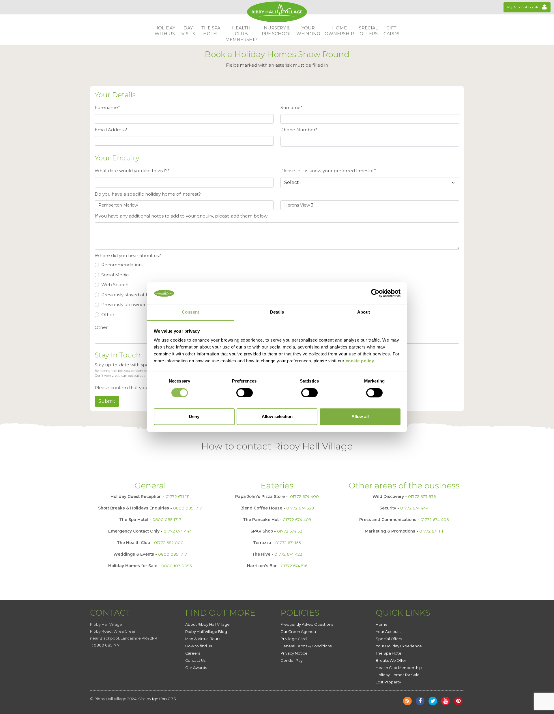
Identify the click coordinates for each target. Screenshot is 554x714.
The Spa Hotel (389, 653)
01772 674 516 (294, 565)
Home (382, 624)
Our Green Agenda (298, 631)
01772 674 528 (300, 508)
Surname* (291, 107)
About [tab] (363, 312)
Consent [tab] (190, 312)
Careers (192, 653)
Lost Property (388, 682)
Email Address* (111, 129)
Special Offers (389, 639)
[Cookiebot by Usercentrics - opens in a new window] (375, 293)
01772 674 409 (297, 519)
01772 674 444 (178, 531)
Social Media (115, 275)
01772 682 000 (169, 542)
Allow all (360, 416)
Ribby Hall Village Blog (206, 631)
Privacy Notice (294, 653)
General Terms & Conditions (306, 646)
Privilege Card (293, 639)
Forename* (107, 107)
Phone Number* (298, 129)
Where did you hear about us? (128, 255)
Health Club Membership (399, 668)
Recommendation (121, 264)
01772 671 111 (178, 496)
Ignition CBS (164, 698)
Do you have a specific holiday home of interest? (148, 194)
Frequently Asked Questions (306, 624)
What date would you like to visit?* (132, 170)
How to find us (198, 646)
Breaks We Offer (391, 660)
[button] (164, 31)
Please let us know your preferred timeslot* (328, 170)
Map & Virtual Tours (202, 639)
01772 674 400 (304, 496)
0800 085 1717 (187, 508)
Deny (194, 416)
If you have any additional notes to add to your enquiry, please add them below (181, 216)
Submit (106, 401)
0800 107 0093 (176, 565)
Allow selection (277, 416)
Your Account (388, 631)
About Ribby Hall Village (207, 624)
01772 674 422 (288, 554)
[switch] (244, 392)
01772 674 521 (290, 531)
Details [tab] (277, 312)
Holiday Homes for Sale (398, 675)
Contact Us (195, 660)
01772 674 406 (434, 519)
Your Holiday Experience (399, 646)
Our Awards (196, 668)
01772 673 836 (422, 496)
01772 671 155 (288, 542)
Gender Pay (291, 660)
